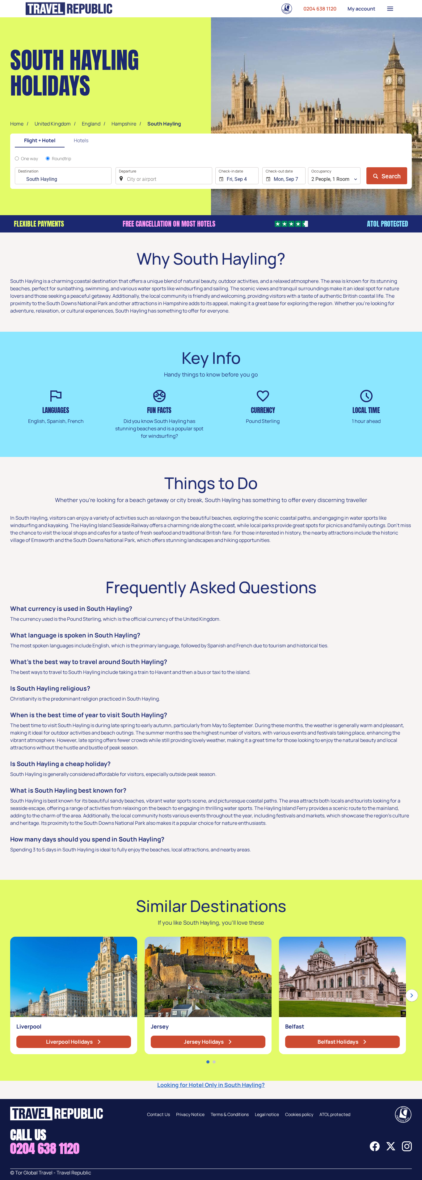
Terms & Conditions (230, 1114)
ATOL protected (334, 1114)
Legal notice (267, 1114)
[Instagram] (407, 1149)
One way (29, 158)
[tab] (40, 140)
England (91, 123)
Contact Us (158, 1114)
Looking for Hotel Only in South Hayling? (211, 1084)
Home (16, 123)
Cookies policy (299, 1114)
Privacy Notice (190, 1114)
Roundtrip (61, 158)
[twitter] (391, 1149)
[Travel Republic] (69, 8)
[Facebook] (375, 1149)
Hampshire (124, 123)
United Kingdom (53, 123)
